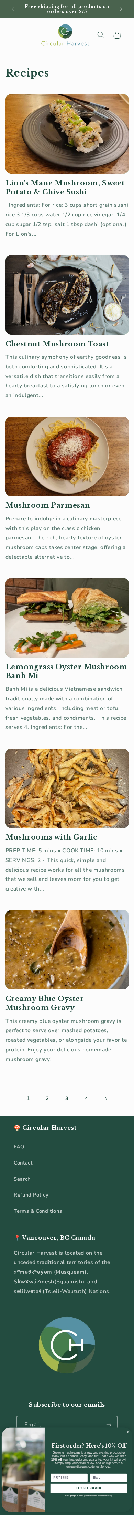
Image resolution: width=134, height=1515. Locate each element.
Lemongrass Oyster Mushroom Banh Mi (66, 671)
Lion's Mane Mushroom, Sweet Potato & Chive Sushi (65, 187)
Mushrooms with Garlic (51, 837)
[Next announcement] (121, 9)
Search (22, 1179)
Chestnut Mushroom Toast (57, 344)
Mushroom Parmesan (47, 505)
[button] (14, 35)
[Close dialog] (128, 1432)
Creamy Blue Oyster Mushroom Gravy (44, 1003)
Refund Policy (31, 1194)
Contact (23, 1162)
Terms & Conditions (38, 1211)
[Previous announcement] (13, 9)
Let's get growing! (89, 1488)
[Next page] (106, 1099)
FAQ (19, 1146)
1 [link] (28, 1098)
